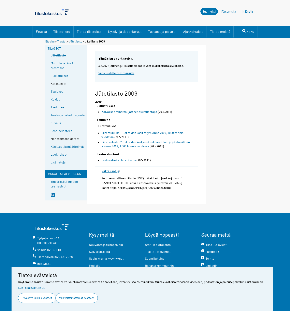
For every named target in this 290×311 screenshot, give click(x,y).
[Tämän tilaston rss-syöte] (68, 196)
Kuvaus (56, 123)
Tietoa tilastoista (89, 31)
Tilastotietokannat (158, 251)
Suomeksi (209, 11)
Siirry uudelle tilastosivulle (116, 73)
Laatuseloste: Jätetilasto (118, 160)
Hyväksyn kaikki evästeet (37, 298)
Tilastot (61, 41)
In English (248, 11)
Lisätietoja (58, 162)
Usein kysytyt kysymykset (106, 258)
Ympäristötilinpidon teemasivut (64, 184)
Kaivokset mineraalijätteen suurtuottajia (129, 112)
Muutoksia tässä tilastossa (62, 65)
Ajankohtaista (193, 31)
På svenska (228, 11)
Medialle (94, 265)
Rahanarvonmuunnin (159, 265)
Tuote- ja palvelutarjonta (68, 115)
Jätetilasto (75, 41)
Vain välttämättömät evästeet (76, 298)
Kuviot (55, 99)
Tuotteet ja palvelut (162, 31)
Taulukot (57, 91)
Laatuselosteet (61, 131)
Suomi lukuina (154, 258)
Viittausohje (110, 171)
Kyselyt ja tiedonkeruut (125, 31)
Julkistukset (59, 76)
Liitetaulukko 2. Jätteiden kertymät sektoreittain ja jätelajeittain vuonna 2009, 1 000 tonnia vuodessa (145, 144)
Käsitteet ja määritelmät (67, 146)
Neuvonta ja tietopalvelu (106, 244)
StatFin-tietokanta (158, 244)
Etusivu (41, 31)
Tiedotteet (58, 107)
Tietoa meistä (220, 31)
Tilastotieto (61, 31)
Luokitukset (59, 154)
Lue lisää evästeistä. (31, 288)
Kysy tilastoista (99, 251)
